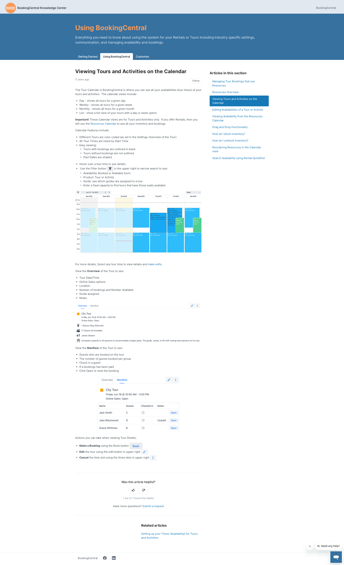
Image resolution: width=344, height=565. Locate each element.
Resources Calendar (103, 123)
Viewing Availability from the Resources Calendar (237, 118)
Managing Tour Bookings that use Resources (233, 83)
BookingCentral (326, 8)
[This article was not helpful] (144, 490)
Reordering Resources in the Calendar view (236, 149)
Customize (142, 56)
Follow (196, 80)
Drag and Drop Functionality (230, 127)
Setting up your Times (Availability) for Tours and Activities (169, 536)
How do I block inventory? (228, 134)
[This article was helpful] (133, 490)
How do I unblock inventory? (230, 140)
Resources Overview (225, 92)
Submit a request (153, 506)
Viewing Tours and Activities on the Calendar (234, 101)
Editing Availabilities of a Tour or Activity (237, 109)
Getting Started (87, 56)
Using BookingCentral (116, 56)
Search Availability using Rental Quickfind (238, 158)
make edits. (155, 264)
